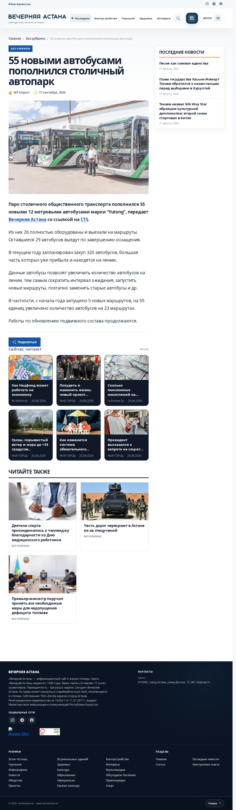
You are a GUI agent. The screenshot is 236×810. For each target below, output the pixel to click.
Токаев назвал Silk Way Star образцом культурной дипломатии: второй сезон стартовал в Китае (183, 111)
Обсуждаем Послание (121, 775)
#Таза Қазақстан (20, 4)
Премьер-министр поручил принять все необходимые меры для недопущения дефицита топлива (37, 605)
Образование (66, 775)
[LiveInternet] (34, 731)
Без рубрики (35, 38)
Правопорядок (116, 780)
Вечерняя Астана (28, 219)
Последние (82, 18)
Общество (15, 780)
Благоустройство (105, 18)
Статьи (160, 764)
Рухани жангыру (68, 785)
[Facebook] (221, 4)
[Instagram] (207, 4)
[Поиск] (178, 18)
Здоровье (145, 18)
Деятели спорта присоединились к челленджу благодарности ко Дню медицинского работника (40, 532)
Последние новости (205, 759)
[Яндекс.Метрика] (19, 731)
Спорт (110, 785)
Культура (63, 770)
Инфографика (18, 770)
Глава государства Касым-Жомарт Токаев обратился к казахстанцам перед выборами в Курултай (189, 84)
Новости (14, 775)
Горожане (128, 18)
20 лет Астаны (18, 759)
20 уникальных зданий (72, 759)
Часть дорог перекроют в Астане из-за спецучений (114, 528)
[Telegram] (214, 4)
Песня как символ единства (183, 63)
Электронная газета (205, 764)
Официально (66, 780)
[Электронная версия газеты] (192, 18)
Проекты (15, 785)
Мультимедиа (115, 770)
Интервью (164, 18)
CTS (84, 219)
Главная (15, 38)
